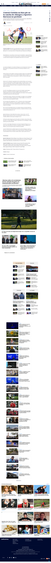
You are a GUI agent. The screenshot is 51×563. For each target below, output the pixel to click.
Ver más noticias (18, 480)
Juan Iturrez (9, 22)
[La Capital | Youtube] (14, 557)
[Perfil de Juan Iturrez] (4, 22)
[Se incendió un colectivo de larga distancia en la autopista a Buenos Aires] (18, 475)
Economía (23, 5)
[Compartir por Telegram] (49, 17)
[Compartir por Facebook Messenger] (49, 19)
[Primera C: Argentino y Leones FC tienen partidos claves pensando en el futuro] (18, 373)
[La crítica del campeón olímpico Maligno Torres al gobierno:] (18, 459)
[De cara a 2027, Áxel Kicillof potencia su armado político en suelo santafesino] (9, 243)
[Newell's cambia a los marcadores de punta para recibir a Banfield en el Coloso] (31, 185)
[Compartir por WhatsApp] (49, 15)
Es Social (46, 5)
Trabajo (20, 2)
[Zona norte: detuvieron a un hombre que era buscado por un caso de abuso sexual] (19, 298)
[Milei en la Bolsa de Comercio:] (18, 325)
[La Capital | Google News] (16, 557)
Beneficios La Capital (33, 2)
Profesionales (24, 2)
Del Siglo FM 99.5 (39, 539)
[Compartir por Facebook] (49, 11)
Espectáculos (37, 5)
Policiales (28, 5)
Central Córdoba (13, 10)
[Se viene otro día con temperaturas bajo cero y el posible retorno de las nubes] (19, 222)
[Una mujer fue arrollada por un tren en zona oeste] (32, 309)
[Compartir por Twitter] (49, 13)
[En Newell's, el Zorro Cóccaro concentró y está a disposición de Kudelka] (18, 404)
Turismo (38, 2)
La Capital (4, 10)
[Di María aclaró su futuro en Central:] (18, 396)
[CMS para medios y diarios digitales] (43, 558)
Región (15, 5)
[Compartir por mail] (49, 21)
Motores (16, 2)
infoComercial (14, 542)
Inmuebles (13, 2)
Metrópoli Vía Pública (15, 543)
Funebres (28, 2)
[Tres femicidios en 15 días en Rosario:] (31, 201)
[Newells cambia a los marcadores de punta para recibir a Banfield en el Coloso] (42, 75)
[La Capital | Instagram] (12, 557)
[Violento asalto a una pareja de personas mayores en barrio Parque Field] (18, 451)
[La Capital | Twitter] (10, 557)
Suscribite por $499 (44, 3)
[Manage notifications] (49, 561)
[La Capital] (25, 4)
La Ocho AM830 (27, 539)
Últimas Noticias (4, 5)
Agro (32, 5)
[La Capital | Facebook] (8, 557)
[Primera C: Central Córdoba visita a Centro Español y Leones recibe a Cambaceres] (25, 161)
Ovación (19, 5)
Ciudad (11, 5)
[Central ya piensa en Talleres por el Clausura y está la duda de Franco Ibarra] (19, 282)
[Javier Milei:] (28, 243)
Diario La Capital (15, 539)
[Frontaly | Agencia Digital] (47, 558)
